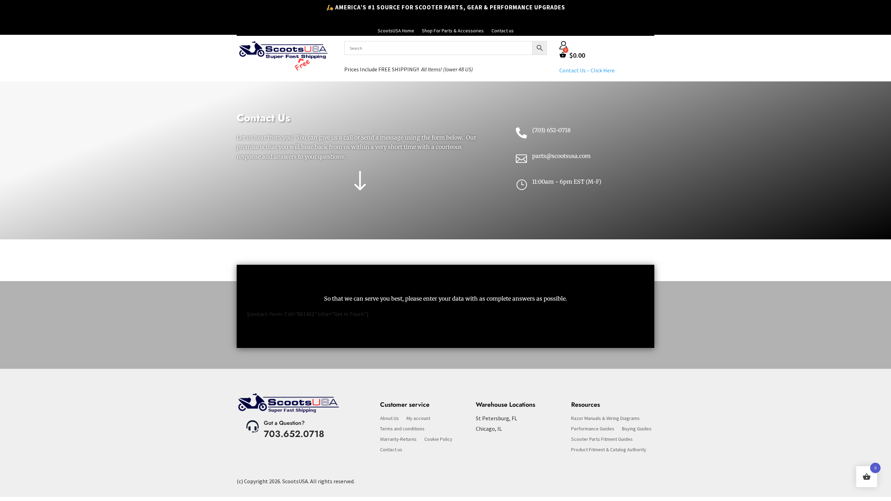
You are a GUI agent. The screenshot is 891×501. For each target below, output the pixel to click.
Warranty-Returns (398, 439)
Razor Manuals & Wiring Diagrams (605, 418)
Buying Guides (637, 429)
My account (418, 418)
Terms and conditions (402, 429)
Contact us (502, 31)
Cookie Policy (438, 439)
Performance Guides (592, 429)
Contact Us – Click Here (587, 70)
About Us (389, 418)
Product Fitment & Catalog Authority (608, 450)
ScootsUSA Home (396, 31)
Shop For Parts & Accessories (453, 31)
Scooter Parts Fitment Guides (602, 439)
